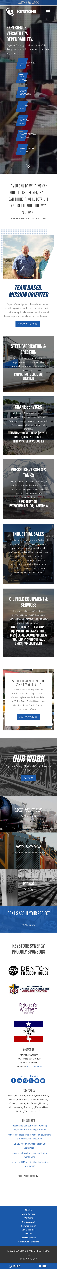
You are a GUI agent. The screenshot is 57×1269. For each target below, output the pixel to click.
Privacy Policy (28, 1258)
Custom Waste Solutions (28, 1241)
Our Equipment (28, 717)
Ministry (28, 1209)
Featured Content (28, 1225)
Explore (28, 778)
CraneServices (23, 78)
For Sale (28, 1233)
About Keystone (28, 324)
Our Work (28, 1217)
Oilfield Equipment (28, 1237)
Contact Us (28, 924)
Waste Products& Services (26, 150)
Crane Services (28, 1213)
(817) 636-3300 (28, 2)
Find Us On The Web (28, 1076)
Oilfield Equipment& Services (28, 135)
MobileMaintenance (25, 93)
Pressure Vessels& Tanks (27, 107)
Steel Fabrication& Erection (27, 64)
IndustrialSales (24, 121)
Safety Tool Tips (28, 1229)
